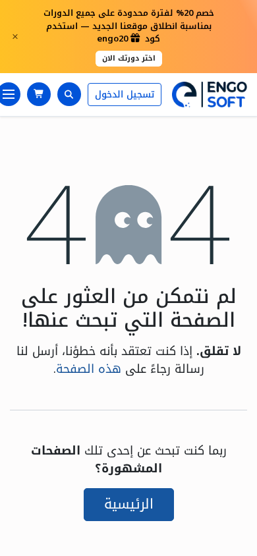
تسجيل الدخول (124, 94)
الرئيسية (129, 504)
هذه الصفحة (88, 369)
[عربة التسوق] (39, 94)
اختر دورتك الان (129, 58)
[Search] (69, 94)
